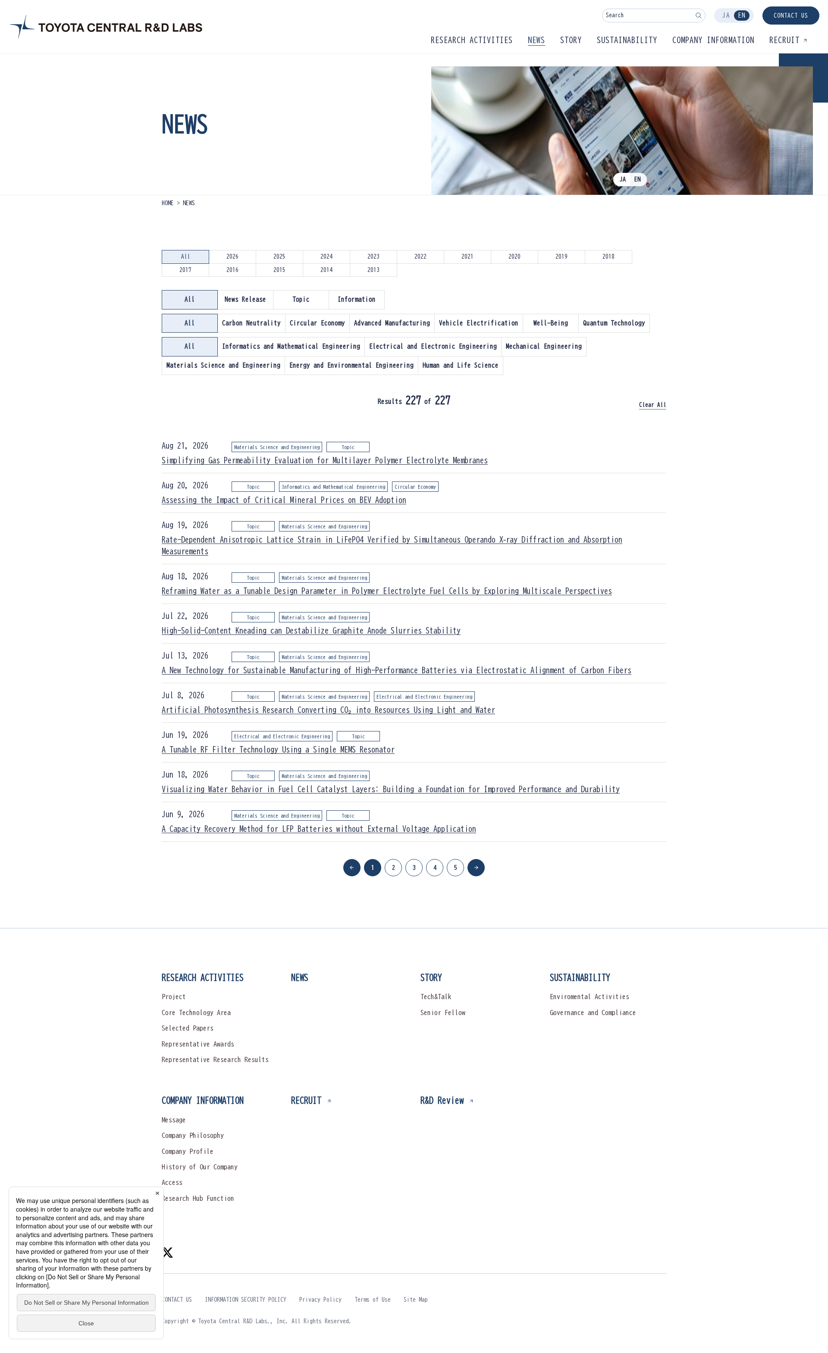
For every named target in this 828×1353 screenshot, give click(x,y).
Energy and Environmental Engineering (351, 365)
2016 (232, 270)
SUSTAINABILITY (580, 977)
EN (742, 15)
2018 (608, 256)
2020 (514, 256)
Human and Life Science (461, 365)
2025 (279, 256)
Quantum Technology (614, 323)
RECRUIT (306, 1100)
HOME (168, 203)
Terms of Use (372, 1300)
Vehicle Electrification (478, 323)
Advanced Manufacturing (392, 323)
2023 (373, 256)
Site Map (416, 1300)
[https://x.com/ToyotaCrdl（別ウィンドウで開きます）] (167, 1252)
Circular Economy (317, 323)
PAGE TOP (667, 955)
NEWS (299, 977)
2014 (326, 270)
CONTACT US (791, 15)
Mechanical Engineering (544, 346)
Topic (301, 299)
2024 (326, 256)
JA (726, 15)
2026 (232, 256)
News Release (245, 299)
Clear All (652, 405)
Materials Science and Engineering (223, 365)
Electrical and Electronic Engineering (433, 346)
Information (357, 299)
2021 (467, 256)
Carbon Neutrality (251, 323)
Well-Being (550, 323)
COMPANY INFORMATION (203, 1100)
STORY (431, 977)
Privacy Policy (320, 1300)
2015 (279, 270)
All (185, 256)
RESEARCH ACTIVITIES (203, 977)
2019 (561, 256)
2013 (373, 270)
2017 (185, 270)
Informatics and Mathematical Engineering (291, 346)
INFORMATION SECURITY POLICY (245, 1300)
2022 (420, 256)
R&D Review (442, 1100)
